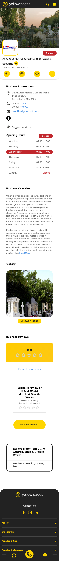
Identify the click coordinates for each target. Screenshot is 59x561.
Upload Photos (29, 321)
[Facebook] (8, 119)
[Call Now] (7, 74)
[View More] (52, 74)
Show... (24, 103)
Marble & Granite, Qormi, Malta (28, 465)
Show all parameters (29, 369)
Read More (25, 252)
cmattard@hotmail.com (25, 111)
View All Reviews (29, 424)
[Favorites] (37, 74)
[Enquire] (22, 74)
